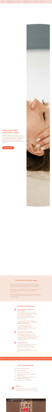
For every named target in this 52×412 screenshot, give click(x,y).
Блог (32, 1)
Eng (41, 1)
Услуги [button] (3, 1)
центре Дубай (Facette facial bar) (27, 322)
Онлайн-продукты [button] (11, 1)
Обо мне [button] (18, 1)
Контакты (37, 1)
